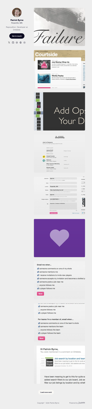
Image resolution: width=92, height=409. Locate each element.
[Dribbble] (81, 403)
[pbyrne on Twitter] (9, 42)
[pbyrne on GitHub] (13, 42)
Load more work (46, 392)
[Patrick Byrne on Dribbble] (24, 42)
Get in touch (17, 36)
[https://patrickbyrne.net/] (21, 42)
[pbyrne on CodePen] (17, 42)
